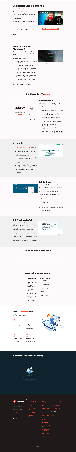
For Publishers (56, 404)
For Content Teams (57, 401)
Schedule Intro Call (32, 401)
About (30, 402)
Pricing (30, 411)
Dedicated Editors (45, 402)
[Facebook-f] (13, 418)
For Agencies (56, 402)
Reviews (30, 404)
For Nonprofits (57, 405)
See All (43, 436)
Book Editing (44, 412)
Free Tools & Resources (33, 416)
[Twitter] (15, 418)
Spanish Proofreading (45, 418)
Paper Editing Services (46, 434)
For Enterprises (57, 408)
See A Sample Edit (32, 412)
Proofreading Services (46, 408)
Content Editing (44, 401)
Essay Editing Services (45, 430)
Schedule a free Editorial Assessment (20, 119)
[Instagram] (16, 418)
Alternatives (18, 8)
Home (14, 8)
